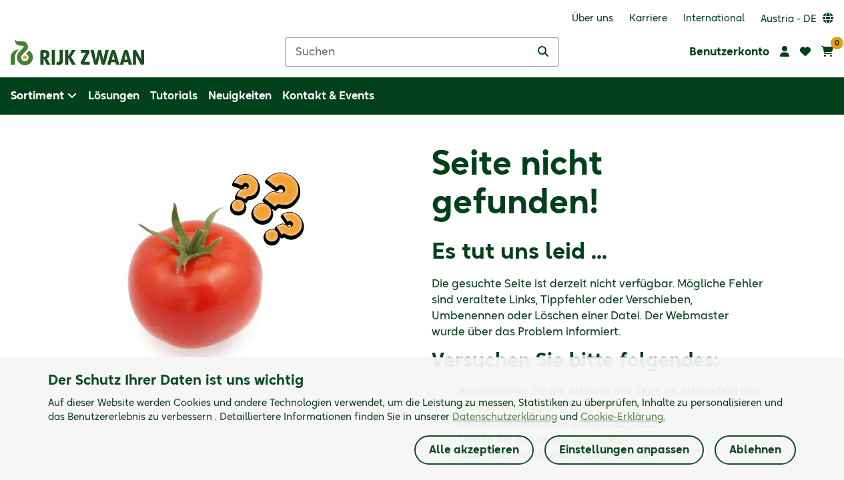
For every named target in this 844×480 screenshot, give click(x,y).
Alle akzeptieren (474, 450)
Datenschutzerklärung (504, 417)
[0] (827, 52)
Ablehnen (755, 450)
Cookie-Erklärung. (622, 417)
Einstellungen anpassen (624, 450)
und (558, 417)
